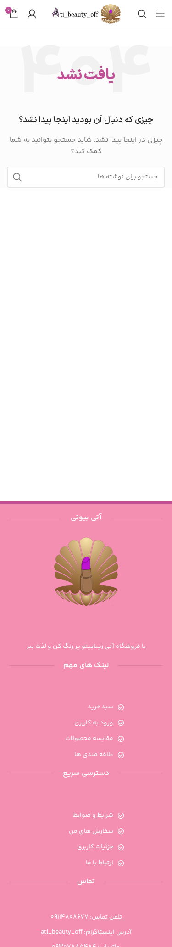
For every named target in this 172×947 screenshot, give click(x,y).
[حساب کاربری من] (32, 14)
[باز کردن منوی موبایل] (160, 14)
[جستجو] (142, 14)
